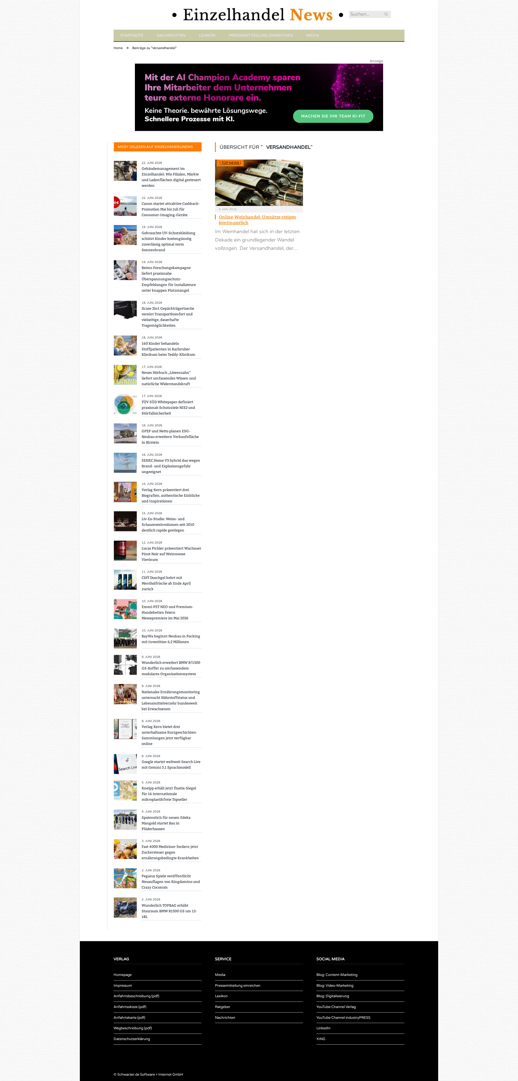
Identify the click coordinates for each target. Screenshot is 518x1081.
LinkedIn (323, 1028)
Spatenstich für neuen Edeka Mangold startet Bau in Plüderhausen (166, 823)
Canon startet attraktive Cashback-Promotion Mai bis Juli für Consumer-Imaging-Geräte (171, 209)
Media (312, 35)
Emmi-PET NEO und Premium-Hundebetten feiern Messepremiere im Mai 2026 (167, 612)
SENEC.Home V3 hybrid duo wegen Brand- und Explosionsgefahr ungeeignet (171, 466)
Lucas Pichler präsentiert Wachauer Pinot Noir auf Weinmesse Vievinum (171, 554)
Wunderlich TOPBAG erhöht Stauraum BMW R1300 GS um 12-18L (169, 911)
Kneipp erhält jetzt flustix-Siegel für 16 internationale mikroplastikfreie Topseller (169, 794)
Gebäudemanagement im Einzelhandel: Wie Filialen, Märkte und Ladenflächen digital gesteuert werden (171, 177)
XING (320, 1039)
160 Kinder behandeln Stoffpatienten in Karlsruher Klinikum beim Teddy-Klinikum (168, 349)
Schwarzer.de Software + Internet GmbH (150, 1074)
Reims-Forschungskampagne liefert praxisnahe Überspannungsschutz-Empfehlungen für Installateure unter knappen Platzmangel (169, 279)
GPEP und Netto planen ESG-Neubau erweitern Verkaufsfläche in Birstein (170, 436)
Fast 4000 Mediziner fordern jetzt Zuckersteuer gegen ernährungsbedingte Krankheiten (170, 852)
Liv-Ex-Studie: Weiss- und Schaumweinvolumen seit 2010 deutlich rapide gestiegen (168, 524)
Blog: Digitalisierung (332, 996)
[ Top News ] (230, 163)
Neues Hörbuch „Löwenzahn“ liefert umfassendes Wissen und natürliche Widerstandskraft (169, 378)
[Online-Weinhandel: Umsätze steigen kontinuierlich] (259, 183)
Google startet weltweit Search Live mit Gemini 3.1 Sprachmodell (171, 764)
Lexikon (207, 35)
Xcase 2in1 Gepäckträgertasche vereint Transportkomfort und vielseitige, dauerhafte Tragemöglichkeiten (168, 316)
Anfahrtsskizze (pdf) (130, 1007)
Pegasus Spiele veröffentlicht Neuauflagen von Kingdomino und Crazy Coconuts (171, 881)
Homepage (123, 975)
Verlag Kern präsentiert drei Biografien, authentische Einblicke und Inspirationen (171, 495)
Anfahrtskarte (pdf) (129, 1018)
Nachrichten (171, 35)
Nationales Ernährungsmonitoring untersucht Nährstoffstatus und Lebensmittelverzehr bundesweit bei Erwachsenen (171, 700)
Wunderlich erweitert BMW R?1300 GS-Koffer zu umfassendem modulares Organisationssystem (171, 668)
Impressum (123, 985)
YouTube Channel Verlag (336, 1007)
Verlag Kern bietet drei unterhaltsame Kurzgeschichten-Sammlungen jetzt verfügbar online (169, 735)
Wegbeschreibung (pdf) (133, 1028)
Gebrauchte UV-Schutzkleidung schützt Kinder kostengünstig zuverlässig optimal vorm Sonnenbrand (168, 241)
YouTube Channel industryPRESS (343, 1018)
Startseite (131, 35)
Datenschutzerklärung (132, 1039)
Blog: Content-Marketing (336, 975)
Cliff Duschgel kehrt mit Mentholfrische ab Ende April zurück (166, 583)
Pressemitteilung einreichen (261, 35)
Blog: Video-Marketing (334, 985)
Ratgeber (222, 1007)
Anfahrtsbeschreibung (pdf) (136, 996)
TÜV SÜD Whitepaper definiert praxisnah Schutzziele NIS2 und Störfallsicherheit (168, 407)
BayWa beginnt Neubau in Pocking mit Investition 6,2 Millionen (171, 639)
